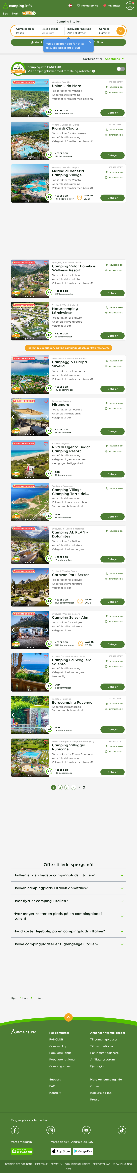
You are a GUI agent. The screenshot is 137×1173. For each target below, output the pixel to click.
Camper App (58, 1046)
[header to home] (17, 6)
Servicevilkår (101, 1164)
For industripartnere (104, 1052)
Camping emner (60, 1066)
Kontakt (55, 1092)
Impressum (41, 1164)
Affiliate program (102, 1059)
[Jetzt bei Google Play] (83, 1151)
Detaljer (113, 112)
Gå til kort (41, 42)
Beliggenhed (116, 87)
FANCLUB (56, 1039)
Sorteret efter (92, 58)
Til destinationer (101, 1046)
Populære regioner (62, 1059)
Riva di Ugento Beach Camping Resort (71, 449)
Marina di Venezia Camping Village (68, 173)
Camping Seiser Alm (70, 617)
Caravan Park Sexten (71, 575)
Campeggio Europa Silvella (69, 364)
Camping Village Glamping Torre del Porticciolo (69, 492)
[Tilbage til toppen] (68, 1017)
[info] (93, 71)
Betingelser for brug (19, 1164)
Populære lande (60, 1052)
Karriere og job (101, 1092)
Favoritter (114, 5)
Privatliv (56, 1164)
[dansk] (70, 5)
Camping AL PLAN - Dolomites (70, 534)
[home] (23, 1031)
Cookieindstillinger (77, 1164)
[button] (26, 31)
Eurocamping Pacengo (72, 702)
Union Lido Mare (66, 86)
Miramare (60, 404)
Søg (5, 13)
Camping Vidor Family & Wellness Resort (74, 268)
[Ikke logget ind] (130, 5)
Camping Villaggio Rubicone (68, 747)
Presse (94, 1099)
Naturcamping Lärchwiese (65, 311)
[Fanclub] (29, 13)
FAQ (52, 1086)
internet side (116, 92)
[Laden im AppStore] (61, 1151)
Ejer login (97, 1066)
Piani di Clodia (65, 128)
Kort (15, 13)
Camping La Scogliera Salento (72, 662)
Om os (94, 1086)
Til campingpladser (103, 1039)
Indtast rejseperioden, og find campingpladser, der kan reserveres (68, 347)
